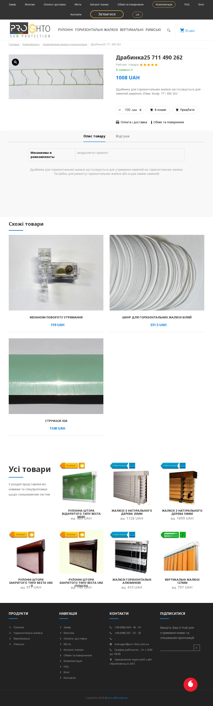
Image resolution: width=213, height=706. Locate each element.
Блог (201, 4)
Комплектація (164, 4)
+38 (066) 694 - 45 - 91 (127, 627)
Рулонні (18, 627)
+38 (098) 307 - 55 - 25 (127, 633)
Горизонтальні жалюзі (28, 633)
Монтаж (30, 4)
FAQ (187, 4)
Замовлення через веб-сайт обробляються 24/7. (131, 661)
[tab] (94, 136)
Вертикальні (21, 638)
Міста (78, 4)
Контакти (76, 14)
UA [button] (137, 14)
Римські (18, 644)
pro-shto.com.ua (118, 698)
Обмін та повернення (131, 4)
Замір (12, 4)
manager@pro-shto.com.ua (131, 644)
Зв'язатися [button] (106, 14)
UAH (190, 30)
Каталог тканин (99, 4)
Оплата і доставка (55, 4)
